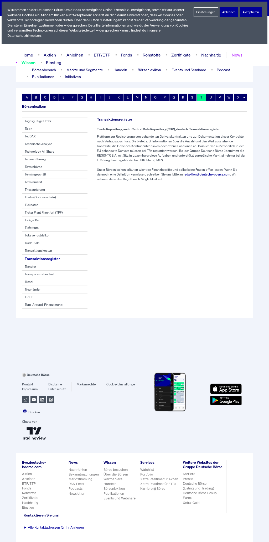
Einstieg (53, 62)
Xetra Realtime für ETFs (158, 484)
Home (27, 55)
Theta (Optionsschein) (40, 197)
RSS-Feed (76, 484)
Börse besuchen (116, 469)
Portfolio (146, 474)
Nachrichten (78, 469)
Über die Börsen (116, 474)
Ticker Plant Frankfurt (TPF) (44, 212)
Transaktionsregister (42, 258)
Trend (29, 282)
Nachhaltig (211, 55)
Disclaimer (55, 384)
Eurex (187, 497)
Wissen (28, 62)
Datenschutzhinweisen (24, 35)
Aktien (50, 55)
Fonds (126, 55)
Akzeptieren (250, 12)
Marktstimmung (80, 479)
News (237, 55)
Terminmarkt (33, 182)
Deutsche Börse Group (200, 493)
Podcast (223, 69)
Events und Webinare (120, 498)
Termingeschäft (35, 174)
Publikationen (114, 493)
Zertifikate (181, 55)
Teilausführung (35, 159)
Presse (188, 479)
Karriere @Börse (152, 488)
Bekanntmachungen (84, 474)
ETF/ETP (102, 55)
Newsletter (77, 493)
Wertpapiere (113, 479)
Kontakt (27, 384)
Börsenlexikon (149, 69)
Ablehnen (229, 12)
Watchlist (147, 469)
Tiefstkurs (32, 228)
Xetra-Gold (191, 502)
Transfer (30, 267)
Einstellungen (205, 12)
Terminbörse (33, 167)
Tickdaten (31, 205)
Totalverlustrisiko (37, 235)
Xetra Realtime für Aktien (159, 479)
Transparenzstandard (39, 274)
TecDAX (30, 136)
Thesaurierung (35, 190)
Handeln (110, 484)
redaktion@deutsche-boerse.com (207, 174)
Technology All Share (39, 151)
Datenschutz (57, 389)
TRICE (29, 297)
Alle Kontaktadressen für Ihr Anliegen (54, 527)
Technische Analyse (38, 144)
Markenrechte (86, 384)
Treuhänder (32, 289)
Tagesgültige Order (38, 121)
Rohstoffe (152, 55)
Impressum (30, 389)
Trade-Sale (32, 243)
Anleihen (74, 55)
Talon (28, 129)
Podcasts (75, 488)
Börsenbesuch (44, 69)
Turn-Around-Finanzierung (44, 305)
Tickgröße (32, 220)
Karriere (189, 474)
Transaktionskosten (38, 250)
